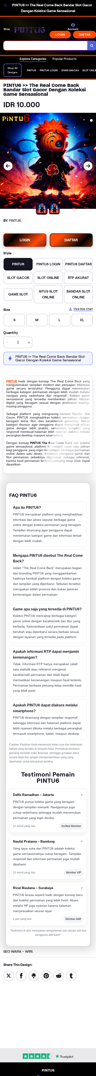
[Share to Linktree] (33, 975)
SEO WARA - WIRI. (18, 951)
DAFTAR (71, 240)
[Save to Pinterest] (46, 975)
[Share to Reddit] (58, 975)
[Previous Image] (8, 166)
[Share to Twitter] (8, 975)
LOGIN (60, 34)
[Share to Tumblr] (71, 975)
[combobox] (46, 45)
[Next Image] (88, 166)
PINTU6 (11, 381)
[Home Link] (30, 30)
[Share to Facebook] (21, 975)
